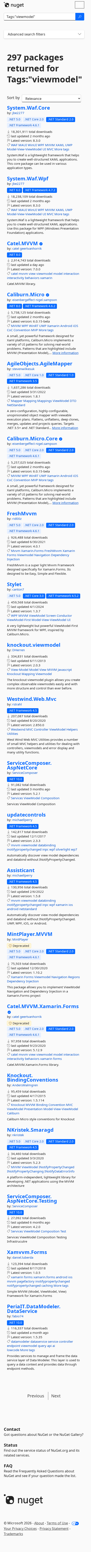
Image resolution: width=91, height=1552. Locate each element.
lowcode (13, 1350)
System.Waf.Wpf (27, 178)
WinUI (32, 145)
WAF (14, 145)
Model (34, 669)
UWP (68, 145)
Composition (50, 798)
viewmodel (44, 273)
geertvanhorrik (31, 248)
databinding (47, 845)
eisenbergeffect (24, 300)
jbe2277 (18, 113)
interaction (71, 273)
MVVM (50, 145)
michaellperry (22, 820)
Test (63, 1231)
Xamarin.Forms (32, 551)
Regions (74, 977)
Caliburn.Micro (25, 294)
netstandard (28, 909)
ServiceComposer (25, 773)
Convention (22, 330)
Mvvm (15, 551)
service (53, 1341)
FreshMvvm (22, 513)
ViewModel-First (19, 620)
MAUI (22, 145)
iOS (75, 326)
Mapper (16, 401)
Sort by (13, 97)
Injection (13, 559)
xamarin (46, 278)
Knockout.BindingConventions (32, 1077)
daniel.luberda (22, 1257)
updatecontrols (26, 814)
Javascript (65, 669)
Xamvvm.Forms (27, 1252)
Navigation (42, 555)
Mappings (44, 401)
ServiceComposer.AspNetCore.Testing (32, 1198)
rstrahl (17, 704)
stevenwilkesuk (23, 369)
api (49, 1346)
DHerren (18, 650)
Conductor (64, 615)
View (42, 669)
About (39, 1523)
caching (47, 1285)
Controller (41, 729)
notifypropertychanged (24, 1285)
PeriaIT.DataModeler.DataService (34, 1308)
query (42, 1346)
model (58, 273)
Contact (12, 1429)
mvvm (23, 273)
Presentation (33, 1109)
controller (66, 1341)
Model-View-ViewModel (24, 149)
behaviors (32, 278)
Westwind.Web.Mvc (31, 699)
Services (17, 798)
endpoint (13, 1346)
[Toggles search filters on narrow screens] (79, 34)
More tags (61, 149)
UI (44, 149)
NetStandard (16, 405)
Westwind (18, 729)
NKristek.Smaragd (30, 1129)
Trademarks (13, 1534)
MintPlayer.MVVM (29, 934)
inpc (45, 849)
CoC (10, 330)
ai (53, 1346)
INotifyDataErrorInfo (59, 1171)
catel (16, 248)
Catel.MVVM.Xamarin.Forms (43, 1006)
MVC (50, 149)
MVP (34, 330)
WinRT (33, 326)
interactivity (15, 278)
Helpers (72, 729)
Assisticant (20, 870)
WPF (41, 145)
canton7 (18, 589)
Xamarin (53, 326)
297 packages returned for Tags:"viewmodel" (44, 68)
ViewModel (61, 401)
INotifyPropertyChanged (56, 1167)
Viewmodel (25, 555)
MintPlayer (20, 939)
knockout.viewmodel (33, 645)
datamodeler (20, 1341)
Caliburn (13, 1113)
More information (65, 353)
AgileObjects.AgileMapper (39, 363)
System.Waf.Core (28, 107)
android (12, 909)
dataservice (38, 1341)
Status (10, 1445)
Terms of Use (57, 1523)
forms (57, 1058)
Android (66, 326)
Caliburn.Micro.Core (32, 438)
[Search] (79, 16)
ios (71, 905)
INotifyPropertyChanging (25, 1171)
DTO (73, 401)
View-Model (19, 669)
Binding (42, 1105)
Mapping (29, 401)
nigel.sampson (46, 300)
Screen (51, 615)
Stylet (14, 584)
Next (56, 1396)
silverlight (63, 849)
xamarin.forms (44, 1277)
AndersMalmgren (25, 1085)
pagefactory (25, 1281)
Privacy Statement (54, 1528)
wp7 (74, 849)
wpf (52, 849)
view (32, 273)
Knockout (14, 674)
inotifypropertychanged (24, 849)
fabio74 (17, 1316)
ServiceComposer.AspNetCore (29, 765)
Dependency (60, 555)
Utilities (12, 733)
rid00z (17, 518)
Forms (11, 555)
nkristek (18, 1135)
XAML (60, 145)
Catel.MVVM (22, 243)
